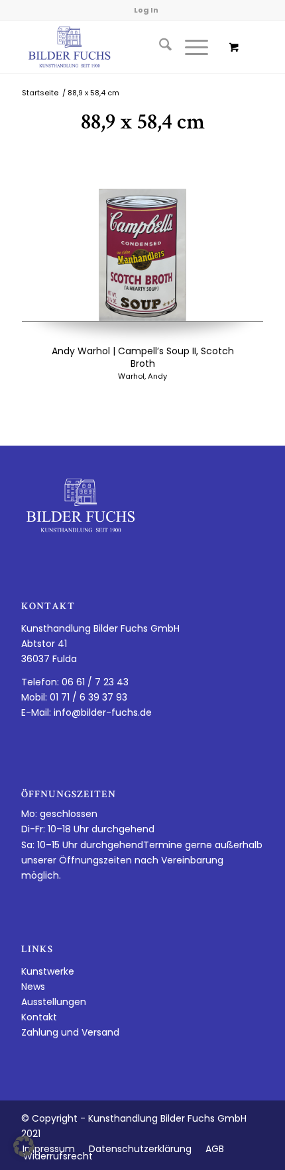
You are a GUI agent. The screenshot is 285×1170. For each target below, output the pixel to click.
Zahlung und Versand (70, 1032)
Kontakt (39, 1017)
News (33, 986)
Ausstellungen (53, 1001)
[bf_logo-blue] (118, 47)
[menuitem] (159, 47)
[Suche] (159, 47)
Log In (146, 10)
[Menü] (190, 47)
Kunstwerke (47, 971)
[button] (24, 1146)
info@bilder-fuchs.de (103, 712)
